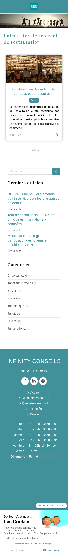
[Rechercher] (56, 171)
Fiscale (12, 298)
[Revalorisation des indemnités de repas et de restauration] (34, 69)
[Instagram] (43, 381)
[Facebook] (25, 381)
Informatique (16, 306)
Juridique (14, 313)
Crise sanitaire (17, 275)
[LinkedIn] (34, 381)
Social (12, 290)
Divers (12, 321)
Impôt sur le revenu (20, 283)
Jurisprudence (17, 328)
